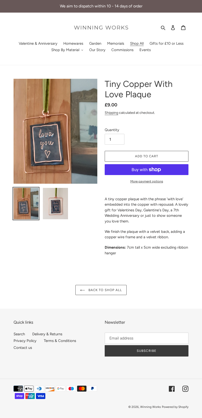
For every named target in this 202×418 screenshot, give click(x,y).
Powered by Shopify (175, 407)
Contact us (23, 347)
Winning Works (150, 407)
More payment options (146, 181)
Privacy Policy (25, 340)
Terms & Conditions (60, 340)
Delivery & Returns (47, 334)
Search (19, 334)
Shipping (111, 113)
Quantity (112, 130)
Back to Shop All (104, 290)
